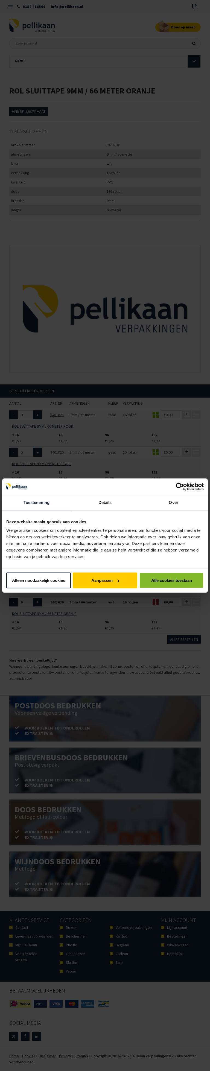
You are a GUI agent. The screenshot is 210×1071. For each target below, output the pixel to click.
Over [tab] (173, 502)
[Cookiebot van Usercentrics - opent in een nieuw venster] (180, 486)
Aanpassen (102, 580)
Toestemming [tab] (36, 502)
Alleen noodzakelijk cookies (38, 580)
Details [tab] (105, 502)
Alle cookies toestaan (171, 580)
